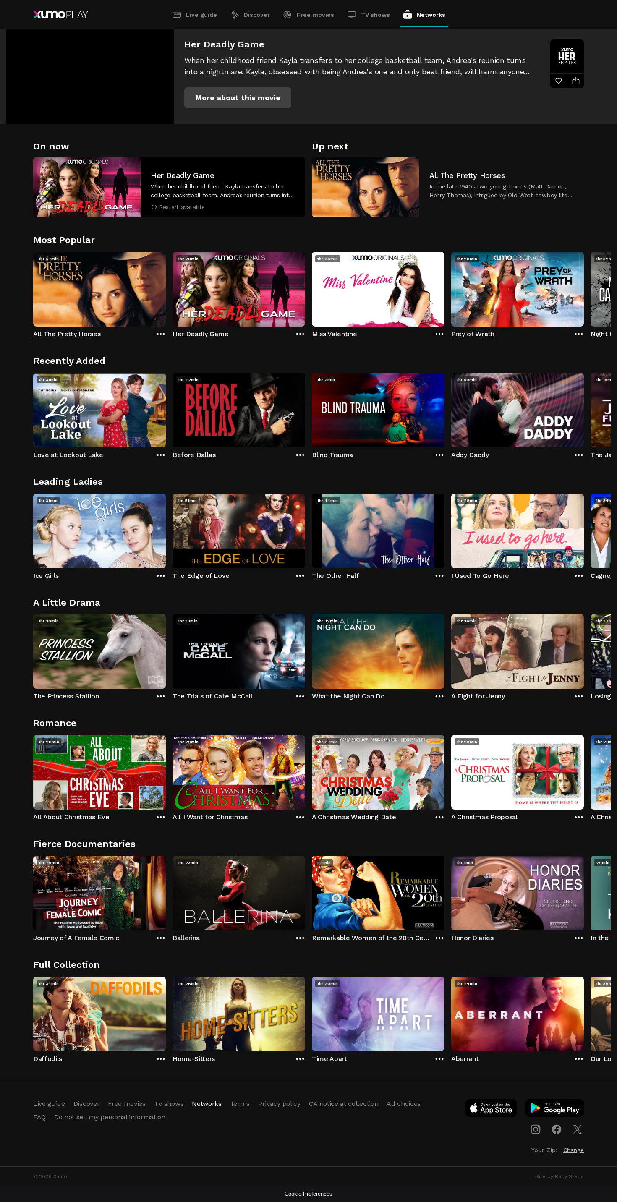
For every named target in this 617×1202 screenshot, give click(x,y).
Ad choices (404, 1104)
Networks (431, 14)
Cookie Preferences (308, 1194)
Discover (257, 14)
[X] (577, 1129)
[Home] (60, 14)
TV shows (375, 14)
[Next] (584, 287)
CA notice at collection (344, 1104)
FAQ (39, 1117)
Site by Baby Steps (560, 1176)
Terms (240, 1104)
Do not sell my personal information (109, 1117)
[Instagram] (535, 1129)
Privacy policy (279, 1104)
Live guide (201, 14)
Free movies (315, 14)
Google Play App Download (555, 1109)
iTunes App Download (491, 1109)
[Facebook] (556, 1129)
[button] (237, 97)
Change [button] (573, 1150)
